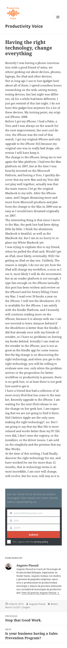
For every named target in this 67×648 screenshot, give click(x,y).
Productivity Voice (24, 26)
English (26, 607)
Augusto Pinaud (37, 604)
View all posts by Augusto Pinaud (39, 592)
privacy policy (41, 541)
